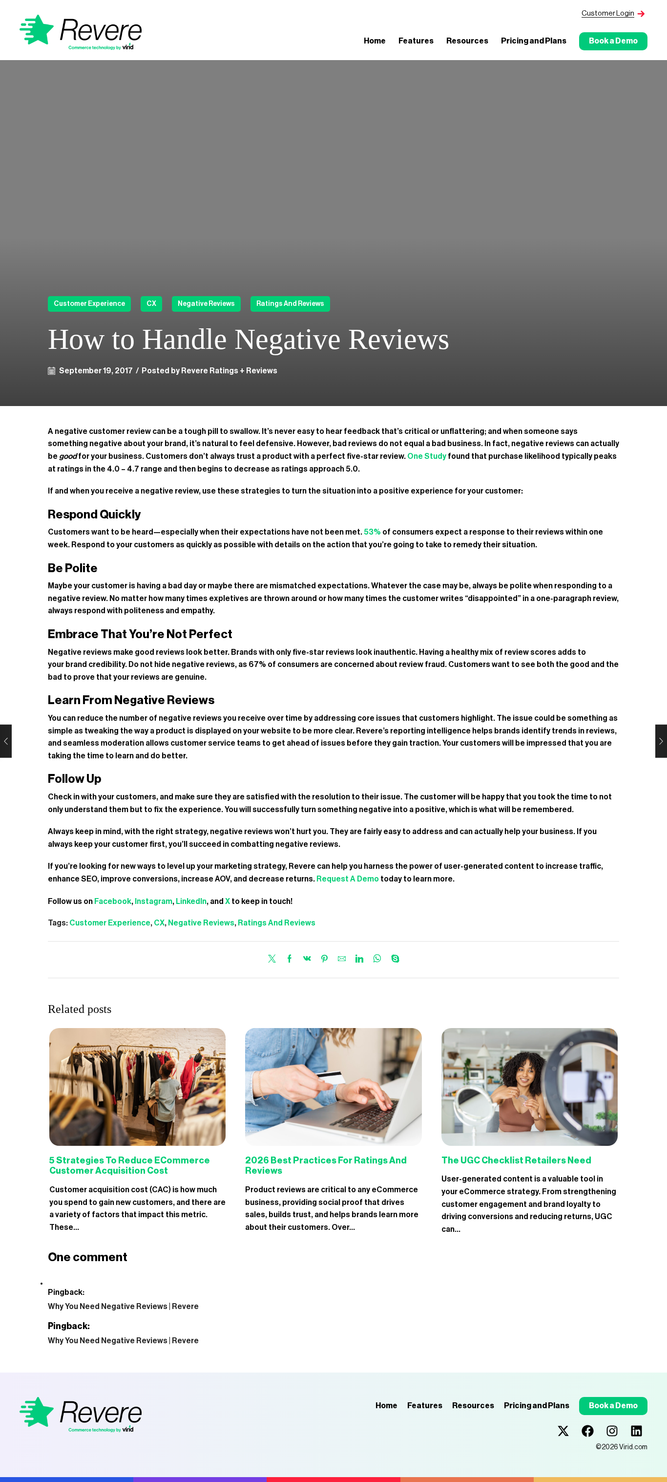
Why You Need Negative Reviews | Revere (123, 1306)
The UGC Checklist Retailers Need (516, 1160)
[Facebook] (289, 959)
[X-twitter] (563, 1431)
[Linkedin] (636, 1431)
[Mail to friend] (342, 959)
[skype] (392, 959)
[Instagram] (612, 1431)
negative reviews (206, 304)
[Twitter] (274, 959)
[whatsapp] (377, 959)
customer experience (89, 304)
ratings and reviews (290, 304)
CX (151, 304)
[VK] (307, 959)
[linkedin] (359, 959)
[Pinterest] (324, 959)
